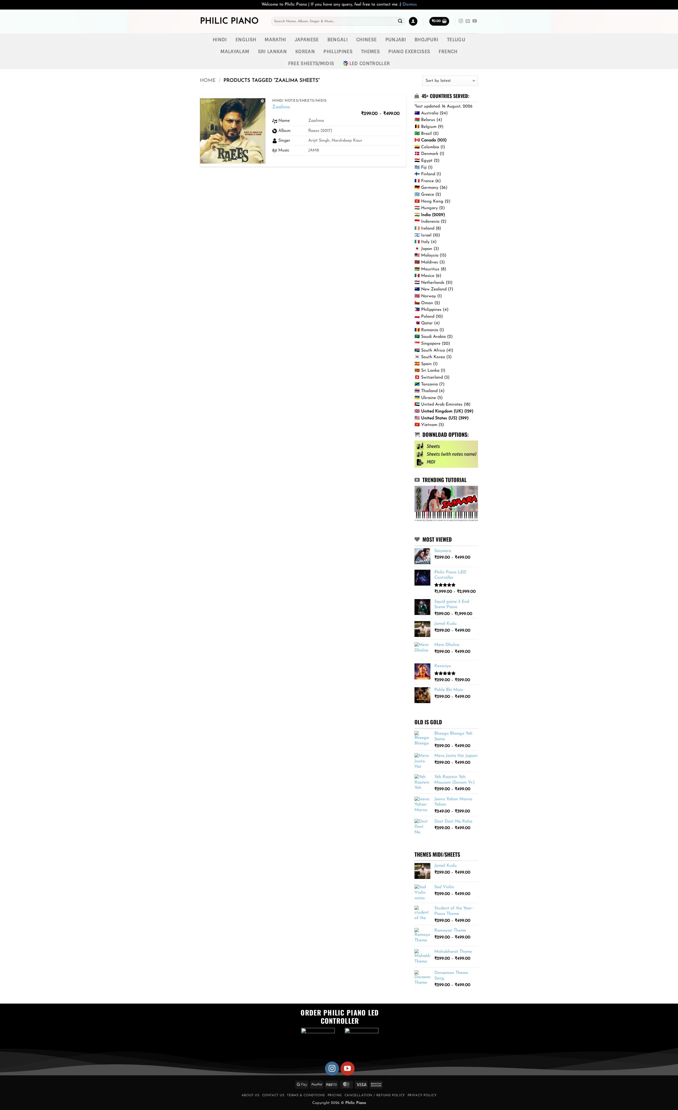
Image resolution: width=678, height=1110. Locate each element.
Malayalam (234, 51)
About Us (251, 1095)
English (245, 40)
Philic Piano (229, 21)
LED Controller (369, 63)
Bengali (337, 40)
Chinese (366, 40)
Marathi (275, 40)
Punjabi (395, 40)
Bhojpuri (426, 40)
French (448, 51)
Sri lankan (272, 51)
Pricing (335, 1095)
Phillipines (338, 51)
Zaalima (281, 107)
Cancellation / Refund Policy (375, 1095)
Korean (305, 51)
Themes (370, 51)
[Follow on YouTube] (474, 21)
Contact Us (273, 1095)
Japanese (307, 40)
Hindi (220, 40)
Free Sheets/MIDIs (311, 63)
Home (208, 80)
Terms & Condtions (306, 1095)
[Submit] (400, 21)
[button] (413, 21)
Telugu (456, 40)
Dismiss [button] (410, 4)
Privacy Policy (422, 1095)
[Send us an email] (468, 21)
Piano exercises (409, 51)
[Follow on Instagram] (461, 21)
